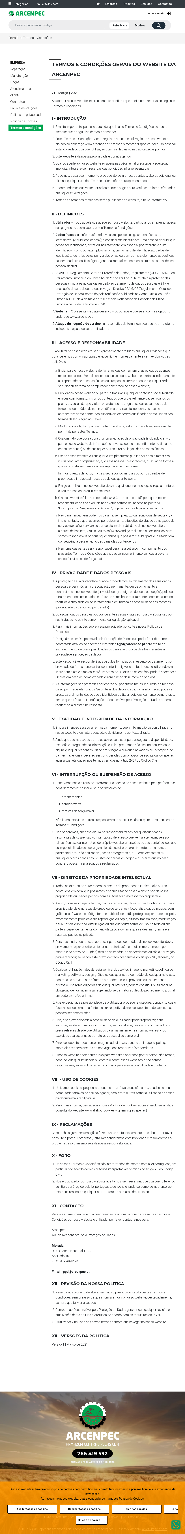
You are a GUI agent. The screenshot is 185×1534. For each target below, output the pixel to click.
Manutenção (19, 75)
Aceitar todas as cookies (32, 1509)
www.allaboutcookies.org (102, 1110)
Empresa (111, 4)
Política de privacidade (26, 115)
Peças (14, 82)
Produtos (129, 4)
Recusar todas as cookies (84, 1509)
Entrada (13, 38)
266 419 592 (50, 4)
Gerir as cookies (136, 1509)
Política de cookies (23, 121)
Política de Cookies (123, 1105)
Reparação (17, 69)
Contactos (165, 4)
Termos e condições (25, 128)
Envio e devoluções (24, 108)
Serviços (146, 4)
